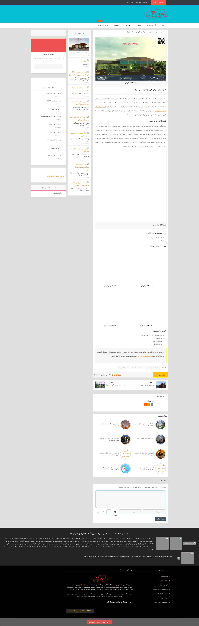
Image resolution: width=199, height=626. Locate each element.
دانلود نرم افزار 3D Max (54, 101)
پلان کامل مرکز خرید (138, 367)
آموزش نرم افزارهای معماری (160, 589)
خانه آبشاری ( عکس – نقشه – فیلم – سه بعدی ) (109, 439)
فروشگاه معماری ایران (145, 356)
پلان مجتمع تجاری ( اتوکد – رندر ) (115, 385)
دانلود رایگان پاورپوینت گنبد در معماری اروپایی (80, 124)
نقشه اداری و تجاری (128, 92)
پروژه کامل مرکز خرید (153, 367)
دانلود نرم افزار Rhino (55, 132)
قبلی (150, 382)
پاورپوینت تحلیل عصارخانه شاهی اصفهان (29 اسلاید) (144, 454)
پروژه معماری (164, 576)
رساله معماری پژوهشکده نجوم (145, 438)
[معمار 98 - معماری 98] (99, 578)
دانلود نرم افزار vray (55, 148)
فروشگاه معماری (103, 24)
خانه (163, 25)
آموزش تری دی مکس (162, 593)
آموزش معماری (151, 25)
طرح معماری (164, 598)
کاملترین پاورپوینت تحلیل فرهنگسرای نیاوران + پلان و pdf (80, 79)
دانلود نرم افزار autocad (54, 109)
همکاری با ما (130, 2)
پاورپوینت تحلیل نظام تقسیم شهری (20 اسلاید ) (109, 454)
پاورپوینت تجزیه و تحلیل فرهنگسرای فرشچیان (144, 468)
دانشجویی (116, 25)
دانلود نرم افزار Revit (55, 124)
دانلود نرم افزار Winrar (54, 155)
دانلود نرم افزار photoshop (53, 93)
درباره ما (145, 2)
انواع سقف (86, 64)
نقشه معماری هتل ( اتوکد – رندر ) (79, 93)
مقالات (139, 25)
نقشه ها (128, 25)
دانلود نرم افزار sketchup (54, 140)
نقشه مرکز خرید (124, 367)
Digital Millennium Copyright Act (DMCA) (80, 610)
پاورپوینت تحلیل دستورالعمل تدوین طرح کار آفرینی (81, 108)
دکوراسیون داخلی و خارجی (161, 602)
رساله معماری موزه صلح (148, 385)
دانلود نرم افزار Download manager (51, 116)
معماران (166, 606)
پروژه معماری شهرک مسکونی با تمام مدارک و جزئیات (79, 174)
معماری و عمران (117, 584)
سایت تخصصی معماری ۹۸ (88, 584)
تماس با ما (138, 2)
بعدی (111, 382)
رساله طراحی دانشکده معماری (80, 52)
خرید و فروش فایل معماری (55, 176)
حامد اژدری (159, 92)
